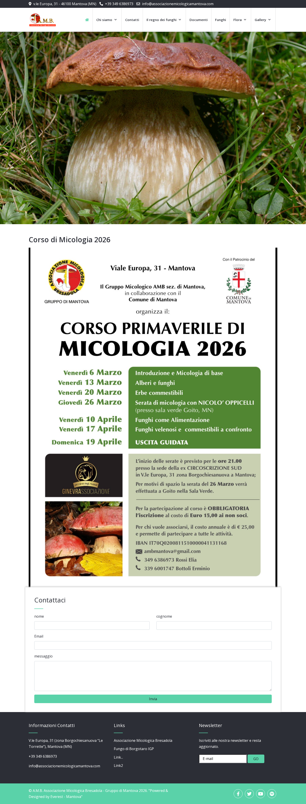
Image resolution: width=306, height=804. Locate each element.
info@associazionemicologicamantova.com (177, 3)
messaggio (43, 656)
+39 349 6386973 (119, 3)
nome (39, 616)
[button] (7, 128)
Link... (118, 757)
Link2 (118, 765)
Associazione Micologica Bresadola (143, 740)
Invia (153, 698)
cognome (164, 616)
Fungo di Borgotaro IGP (134, 748)
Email (38, 636)
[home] (87, 20)
